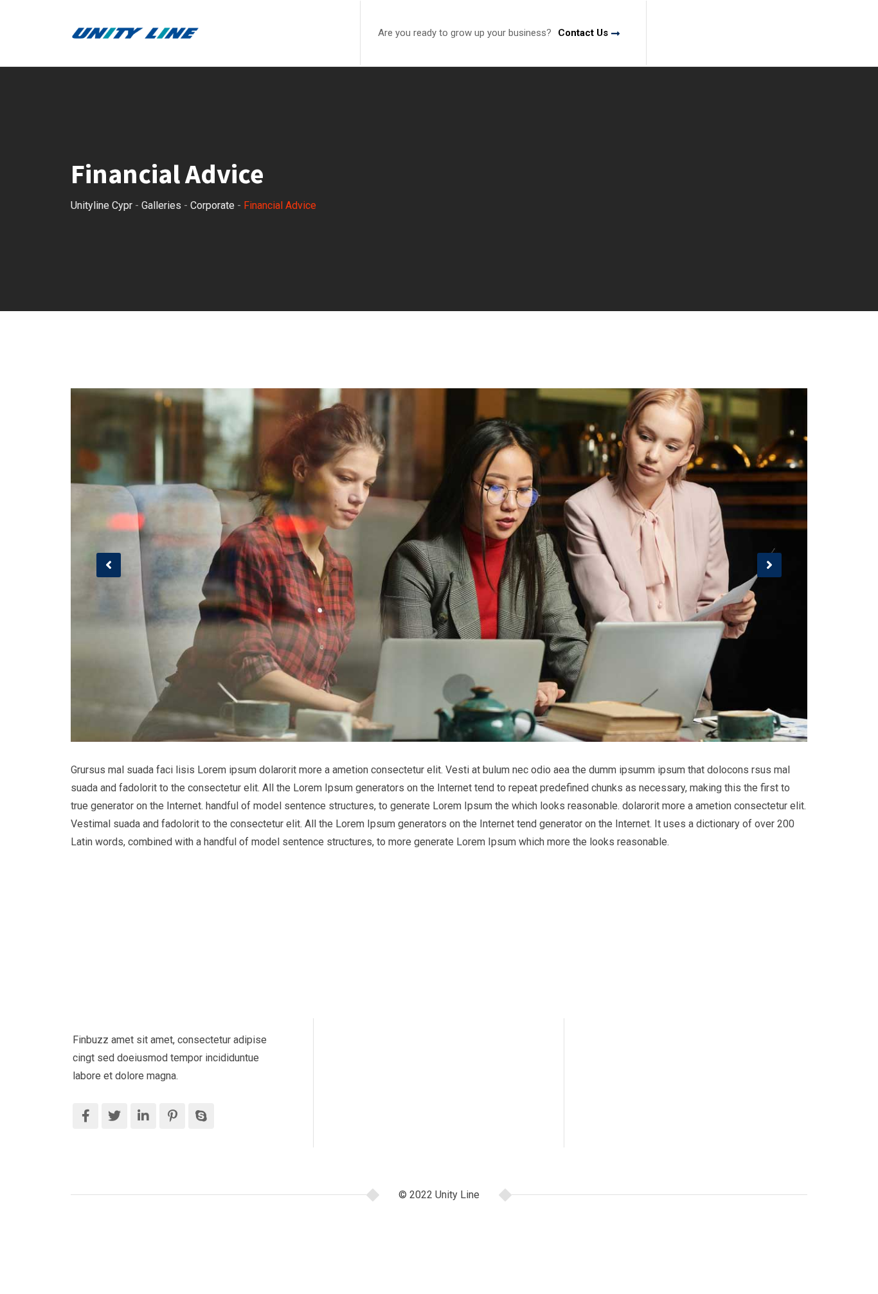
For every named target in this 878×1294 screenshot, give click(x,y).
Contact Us (583, 33)
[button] (108, 565)
